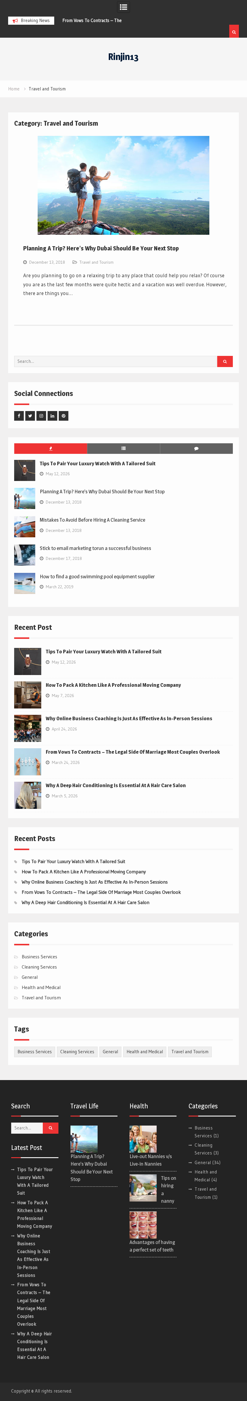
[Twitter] (30, 416)
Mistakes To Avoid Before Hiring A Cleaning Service (92, 520)
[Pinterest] (63, 416)
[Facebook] (19, 416)
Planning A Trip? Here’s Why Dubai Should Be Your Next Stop (101, 248)
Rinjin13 (123, 56)
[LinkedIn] (52, 416)
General (30, 977)
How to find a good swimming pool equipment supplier (97, 576)
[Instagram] (41, 416)
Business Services (39, 956)
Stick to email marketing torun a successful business (95, 548)
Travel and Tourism (97, 262)
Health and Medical (41, 987)
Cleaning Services (39, 967)
